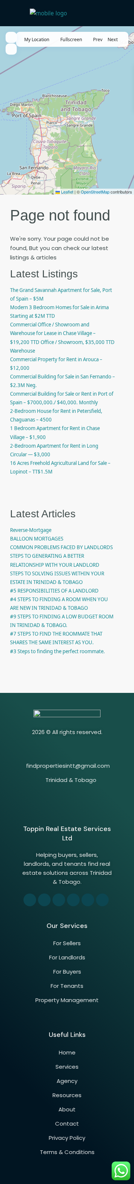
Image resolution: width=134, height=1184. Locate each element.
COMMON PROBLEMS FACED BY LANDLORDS (61, 547)
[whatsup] (44, 900)
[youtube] (88, 900)
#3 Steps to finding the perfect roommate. (57, 651)
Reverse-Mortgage (30, 529)
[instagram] (102, 900)
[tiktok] (58, 900)
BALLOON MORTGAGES (36, 538)
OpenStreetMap (95, 192)
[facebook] (29, 900)
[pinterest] (73, 900)
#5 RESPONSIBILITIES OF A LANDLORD (54, 590)
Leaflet (66, 192)
